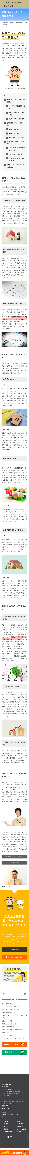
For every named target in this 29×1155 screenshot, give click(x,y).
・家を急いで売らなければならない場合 (17, 149)
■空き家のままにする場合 (17, 137)
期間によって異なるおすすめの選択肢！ (16, 101)
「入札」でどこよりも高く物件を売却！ (14, 1038)
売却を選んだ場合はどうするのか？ (15, 143)
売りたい (6, 1121)
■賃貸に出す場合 (14, 133)
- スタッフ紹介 (21, 1124)
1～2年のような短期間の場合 (17, 107)
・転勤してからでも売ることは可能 (17, 159)
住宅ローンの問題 (7, 1021)
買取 (12, 637)
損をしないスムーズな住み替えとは (12, 1009)
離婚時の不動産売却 (8, 1027)
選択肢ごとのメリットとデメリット (16, 124)
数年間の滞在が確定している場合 (17, 114)
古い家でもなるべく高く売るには (12, 1007)
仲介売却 (23, 692)
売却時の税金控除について (10, 1035)
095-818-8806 (6, 1108)
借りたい (6, 1129)
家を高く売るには (7, 1032)
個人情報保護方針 (21, 1129)
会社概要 (19, 1121)
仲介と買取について (8, 1004)
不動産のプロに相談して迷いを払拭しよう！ (15, 166)
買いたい (6, 1124)
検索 (24, 994)
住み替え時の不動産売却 (9, 1024)
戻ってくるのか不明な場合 (16, 119)
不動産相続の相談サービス (10, 1012)
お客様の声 (20, 1126)
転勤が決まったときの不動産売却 (12, 1030)
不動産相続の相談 (8, 1132)
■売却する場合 (13, 129)
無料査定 (19, 1132)
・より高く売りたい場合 (16, 154)
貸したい (6, 1126)
